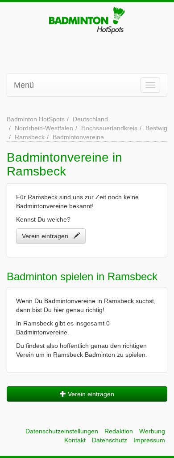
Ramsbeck (30, 137)
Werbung (152, 431)
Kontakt (75, 440)
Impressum (149, 440)
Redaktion (118, 431)
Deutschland (90, 119)
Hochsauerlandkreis (109, 128)
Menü (24, 85)
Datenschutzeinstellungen (61, 431)
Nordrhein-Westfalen (44, 128)
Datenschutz (109, 440)
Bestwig (156, 128)
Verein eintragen (48, 236)
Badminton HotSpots (36, 119)
